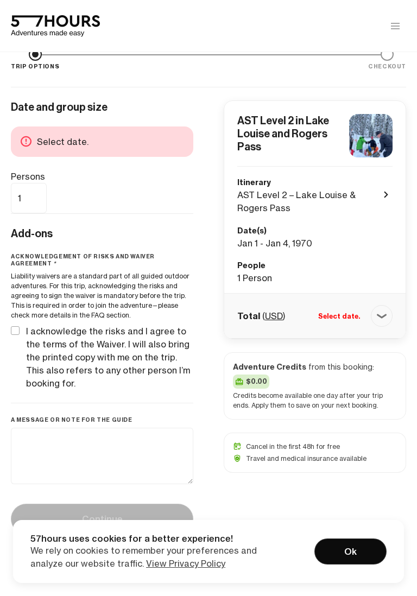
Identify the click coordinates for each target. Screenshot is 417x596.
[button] (315, 316)
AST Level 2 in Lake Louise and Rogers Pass (283, 133)
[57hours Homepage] (55, 26)
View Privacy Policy (185, 563)
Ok (350, 551)
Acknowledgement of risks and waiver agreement (83, 260)
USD (274, 315)
